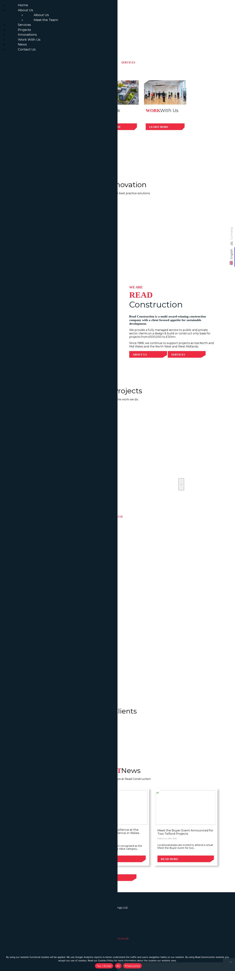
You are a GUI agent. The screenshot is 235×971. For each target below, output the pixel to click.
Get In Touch (112, 516)
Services (131, 11)
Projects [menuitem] (24, 30)
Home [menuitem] (23, 5)
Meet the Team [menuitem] (46, 20)
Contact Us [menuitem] (27, 49)
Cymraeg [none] (231, 233)
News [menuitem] (22, 44)
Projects (154, 11)
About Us (140, 354)
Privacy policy (132, 965)
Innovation (179, 11)
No (118, 965)
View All (109, 877)
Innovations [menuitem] (27, 35)
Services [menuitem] (24, 25)
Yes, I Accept (104, 965)
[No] (230, 962)
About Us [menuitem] (25, 10)
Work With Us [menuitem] (29, 40)
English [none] (231, 254)
